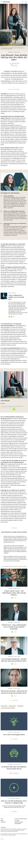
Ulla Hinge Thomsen (16, 63)
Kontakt (2, 820)
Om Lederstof (3, 821)
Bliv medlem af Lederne (19, 821)
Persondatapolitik (18, 823)
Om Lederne (17, 820)
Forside (2, 838)
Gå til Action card (15, 89)
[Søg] (22, 2)
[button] (14, 700)
